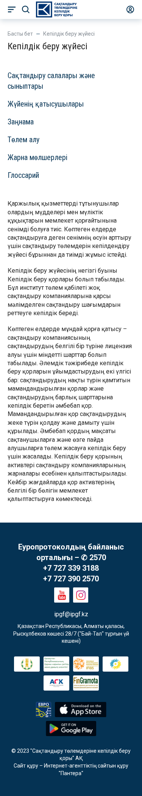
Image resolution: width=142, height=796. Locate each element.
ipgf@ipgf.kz (71, 614)
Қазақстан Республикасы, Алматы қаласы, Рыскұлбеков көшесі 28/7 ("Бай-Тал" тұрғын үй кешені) (71, 633)
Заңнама (21, 121)
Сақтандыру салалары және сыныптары (51, 81)
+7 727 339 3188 (71, 568)
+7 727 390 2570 (71, 578)
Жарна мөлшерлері (37, 157)
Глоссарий (23, 175)
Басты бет (20, 34)
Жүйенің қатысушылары (46, 103)
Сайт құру (26, 766)
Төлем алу (23, 139)
